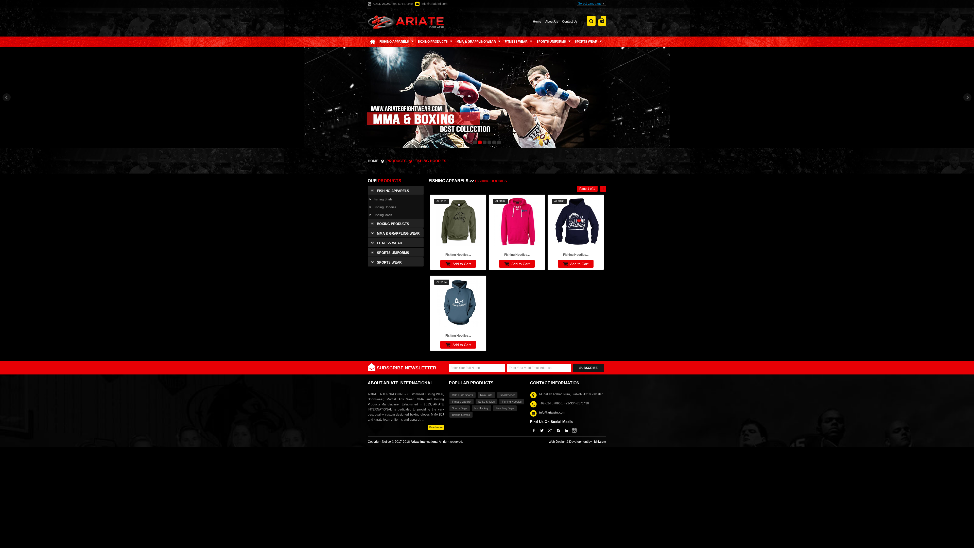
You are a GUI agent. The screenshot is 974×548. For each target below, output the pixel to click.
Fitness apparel (461, 401)
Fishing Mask (383, 215)
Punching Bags (505, 408)
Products (397, 161)
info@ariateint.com (434, 4)
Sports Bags (459, 408)
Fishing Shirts (383, 199)
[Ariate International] (406, 22)
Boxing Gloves (461, 414)
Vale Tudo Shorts (462, 395)
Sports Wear (389, 262)
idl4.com (600, 441)
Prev (7, 97)
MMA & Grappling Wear (398, 233)
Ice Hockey (481, 408)
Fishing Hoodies (430, 161)
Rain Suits (486, 395)
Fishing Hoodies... (458, 254)
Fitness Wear (389, 243)
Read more (436, 427)
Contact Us (569, 21)
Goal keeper (507, 395)
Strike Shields (486, 401)
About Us (551, 21)
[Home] (372, 42)
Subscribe (588, 368)
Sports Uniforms (393, 253)
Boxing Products (393, 224)
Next (967, 97)
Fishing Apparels (393, 191)
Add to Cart (461, 264)
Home (537, 21)
